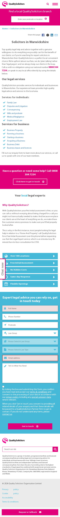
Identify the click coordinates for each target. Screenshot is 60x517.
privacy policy (12, 397)
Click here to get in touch (28, 182)
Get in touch (28, 426)
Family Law (12, 103)
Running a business (15, 134)
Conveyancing (13, 110)
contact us (7, 414)
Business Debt (13, 144)
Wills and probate (14, 113)
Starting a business (15, 137)
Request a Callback (28, 512)
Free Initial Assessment (21, 263)
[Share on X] (47, 35)
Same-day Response (20, 277)
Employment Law (14, 120)
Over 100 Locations (19, 256)
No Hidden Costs (18, 270)
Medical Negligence (15, 117)
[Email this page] (56, 35)
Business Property (15, 130)
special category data (41, 397)
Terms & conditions (10, 502)
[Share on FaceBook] (43, 35)
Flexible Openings (19, 284)
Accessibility (7, 498)
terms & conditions (38, 392)
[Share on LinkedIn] (51, 35)
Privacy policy (10, 489)
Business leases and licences (19, 148)
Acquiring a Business (16, 141)
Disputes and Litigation (17, 106)
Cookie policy (10, 494)
